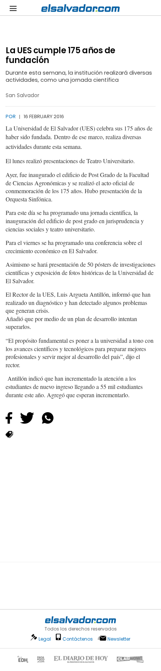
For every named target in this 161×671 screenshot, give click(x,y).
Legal (45, 639)
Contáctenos (78, 639)
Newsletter (118, 639)
